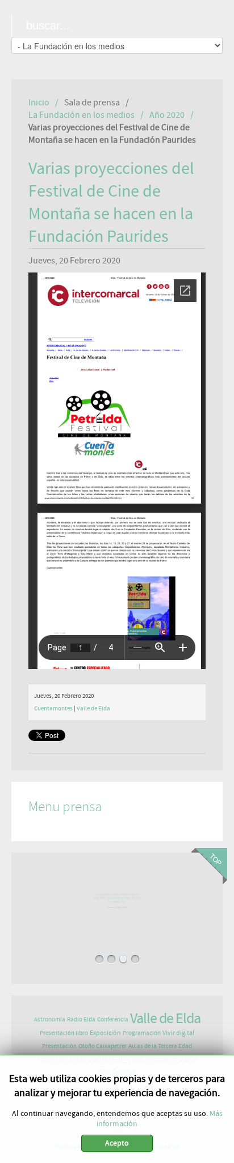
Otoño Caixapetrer (102, 1046)
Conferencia (112, 1019)
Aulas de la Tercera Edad (160, 1046)
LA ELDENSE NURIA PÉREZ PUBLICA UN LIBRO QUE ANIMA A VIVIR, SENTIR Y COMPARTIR (117, 899)
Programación (142, 1033)
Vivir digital (178, 1033)
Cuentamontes (53, 708)
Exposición (105, 1033)
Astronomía (49, 1019)
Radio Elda (81, 1019)
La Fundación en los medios (81, 115)
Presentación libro (64, 1033)
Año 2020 (167, 115)
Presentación (59, 1046)
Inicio (38, 102)
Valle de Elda (93, 708)
